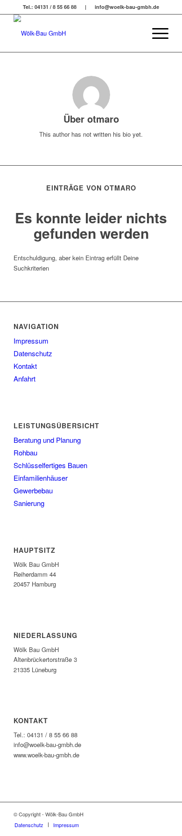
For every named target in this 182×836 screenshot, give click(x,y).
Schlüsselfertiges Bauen (50, 465)
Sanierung (29, 503)
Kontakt (25, 366)
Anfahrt (24, 378)
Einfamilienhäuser (41, 478)
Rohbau (25, 452)
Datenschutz (33, 353)
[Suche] (134, 33)
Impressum (31, 340)
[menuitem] (134, 33)
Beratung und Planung (47, 440)
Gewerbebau (33, 490)
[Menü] (155, 33)
